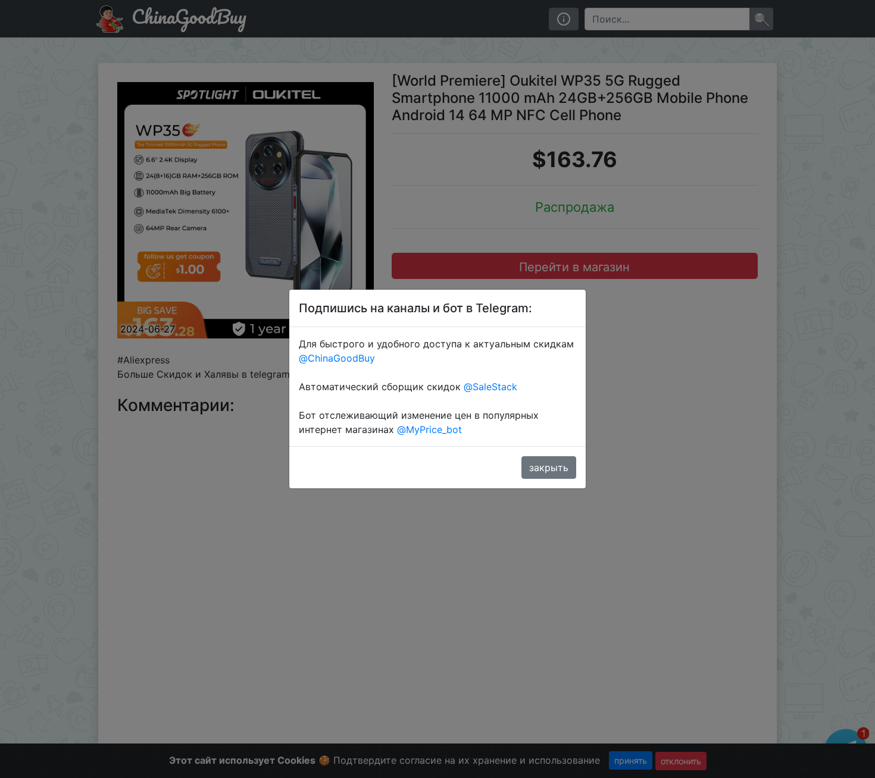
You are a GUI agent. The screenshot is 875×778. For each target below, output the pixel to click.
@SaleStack (490, 387)
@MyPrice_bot (429, 429)
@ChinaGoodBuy (337, 358)
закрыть (548, 467)
